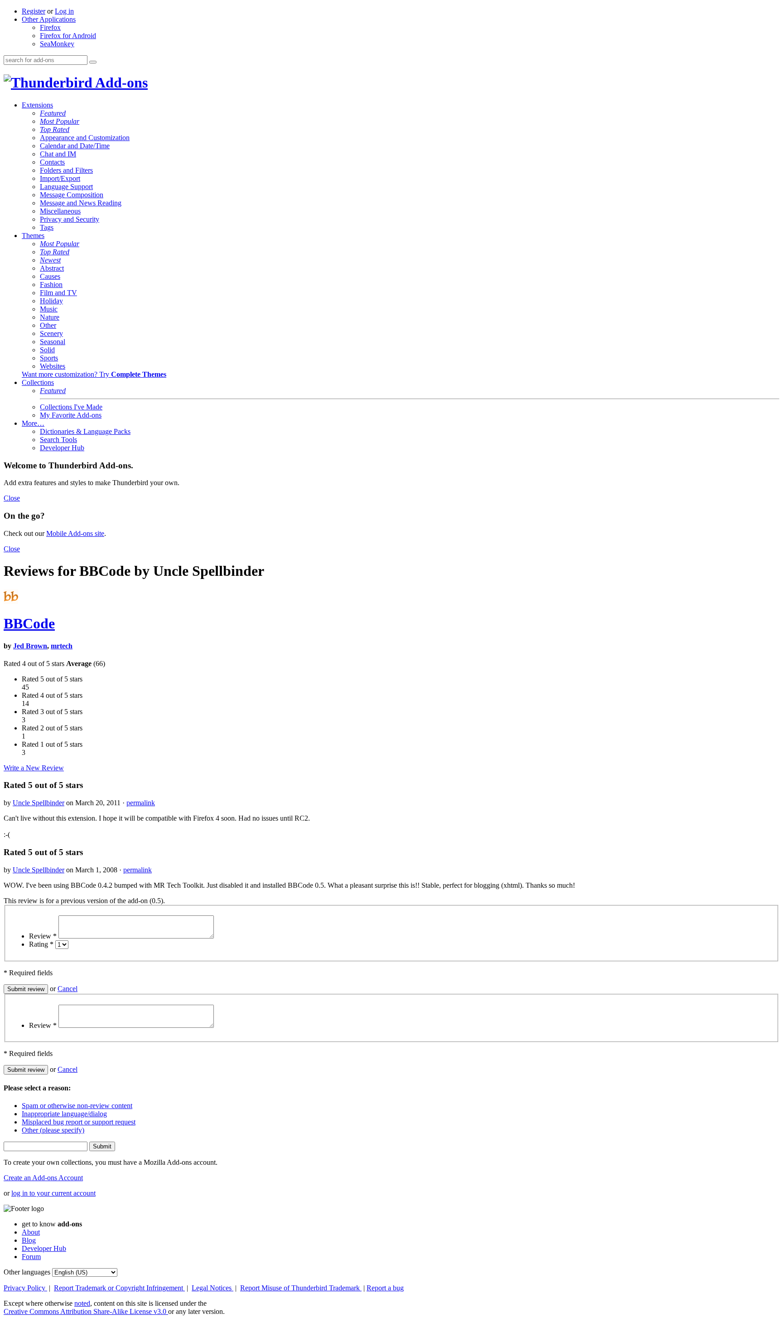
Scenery (51, 333)
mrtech (61, 646)
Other (48, 325)
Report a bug (385, 1288)
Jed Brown (30, 646)
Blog (29, 1240)
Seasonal (52, 341)
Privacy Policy (25, 1288)
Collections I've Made (71, 407)
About (31, 1232)
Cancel (67, 988)
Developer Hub (62, 448)
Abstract (52, 268)
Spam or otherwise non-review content (77, 1105)
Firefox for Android (68, 35)
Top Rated (54, 129)
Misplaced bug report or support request (78, 1122)
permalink (140, 803)
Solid (47, 350)
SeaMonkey (57, 44)
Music (49, 309)
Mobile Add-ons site (75, 533)
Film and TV (58, 293)
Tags (46, 227)
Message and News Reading (80, 203)
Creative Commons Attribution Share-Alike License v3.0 (86, 1311)
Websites (52, 366)
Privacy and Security (69, 219)
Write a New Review (34, 768)
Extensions (37, 105)
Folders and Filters (66, 170)
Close (12, 498)
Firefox (50, 27)
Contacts (52, 162)
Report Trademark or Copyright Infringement (119, 1288)
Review (43, 936)
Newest (50, 260)
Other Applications (49, 19)
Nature (49, 317)
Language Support (66, 186)
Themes (33, 235)
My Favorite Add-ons (71, 415)
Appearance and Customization (85, 137)
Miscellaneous (60, 211)
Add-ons (120, 82)
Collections (38, 382)
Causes (50, 276)
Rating (41, 944)
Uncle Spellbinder (38, 803)
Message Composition (71, 195)
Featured (53, 113)
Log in (64, 11)
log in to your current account (53, 1193)
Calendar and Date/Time (75, 146)
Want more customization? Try (94, 374)
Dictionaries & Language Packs (85, 431)
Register (33, 11)
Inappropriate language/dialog (64, 1114)
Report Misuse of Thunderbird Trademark (301, 1288)
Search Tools (58, 439)
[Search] (93, 62)
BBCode (29, 623)
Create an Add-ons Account (43, 1178)
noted (82, 1303)
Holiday (51, 301)
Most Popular (59, 121)
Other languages (27, 1272)
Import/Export (60, 178)
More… (33, 423)
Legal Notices (212, 1288)
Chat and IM (58, 154)
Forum (31, 1256)
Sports (49, 358)
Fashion (51, 284)
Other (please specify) (53, 1130)
